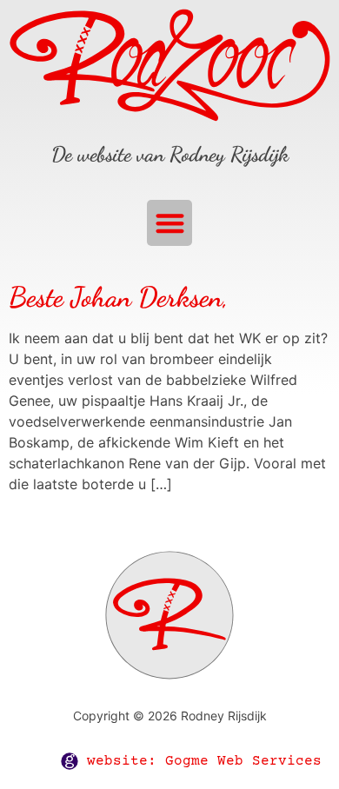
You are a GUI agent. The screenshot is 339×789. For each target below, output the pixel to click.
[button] (170, 223)
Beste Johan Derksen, (119, 297)
